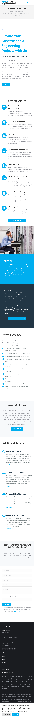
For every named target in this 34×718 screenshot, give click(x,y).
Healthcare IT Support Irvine (12, 684)
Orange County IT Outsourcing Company (16, 681)
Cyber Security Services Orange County (24, 694)
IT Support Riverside (24, 701)
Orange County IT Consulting (22, 676)
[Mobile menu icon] (30, 2)
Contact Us (4, 666)
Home (3, 656)
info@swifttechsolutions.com (9, 637)
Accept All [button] (15, 714)
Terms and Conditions (7, 672)
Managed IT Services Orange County (16, 686)
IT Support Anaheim (19, 678)
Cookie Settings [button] (6, 714)
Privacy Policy (5, 669)
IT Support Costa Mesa (27, 678)
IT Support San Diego (25, 699)
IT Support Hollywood (17, 699)
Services (4, 662)
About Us (4, 659)
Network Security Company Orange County (9, 696)
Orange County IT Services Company (11, 683)
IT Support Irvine (12, 678)
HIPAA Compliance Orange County (20, 679)
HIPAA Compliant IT (21, 684)
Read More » (9, 465)
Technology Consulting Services (7, 679)
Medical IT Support (13, 676)
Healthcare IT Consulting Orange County (9, 694)
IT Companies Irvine (16, 701)
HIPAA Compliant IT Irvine (23, 683)
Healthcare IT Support (5, 676)
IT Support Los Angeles (9, 699)
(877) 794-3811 (5, 632)
